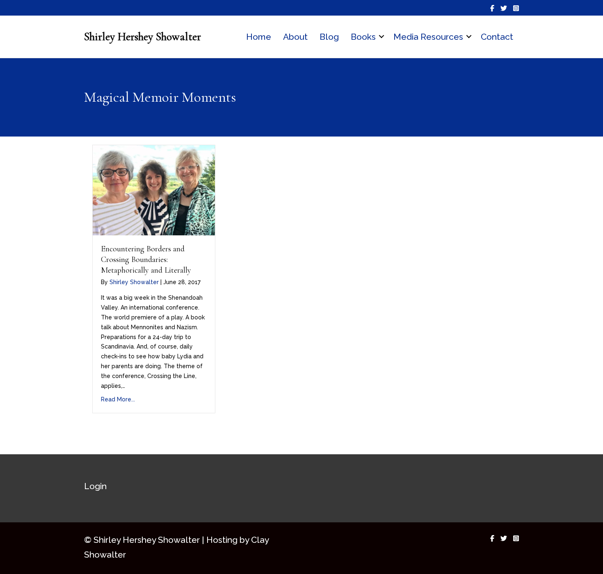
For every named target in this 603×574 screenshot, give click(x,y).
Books (363, 37)
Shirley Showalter (134, 282)
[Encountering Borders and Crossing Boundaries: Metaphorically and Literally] (154, 189)
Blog (329, 37)
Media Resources (428, 37)
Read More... (118, 399)
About (295, 37)
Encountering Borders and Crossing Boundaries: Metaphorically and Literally (146, 259)
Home (258, 37)
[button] (381, 37)
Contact (497, 37)
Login (95, 486)
